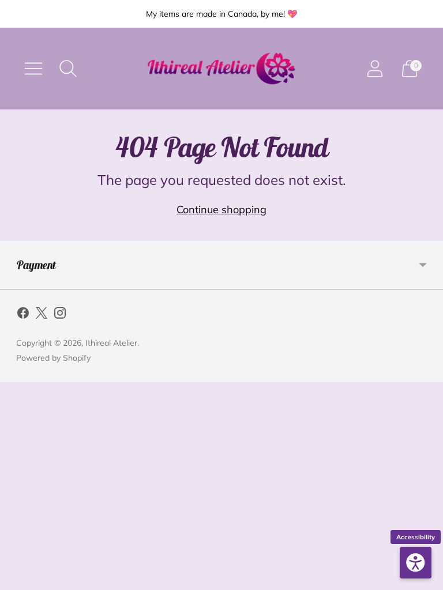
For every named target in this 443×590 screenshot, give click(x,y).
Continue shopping (221, 209)
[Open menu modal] (33, 68)
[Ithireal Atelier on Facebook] (23, 315)
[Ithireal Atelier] (221, 68)
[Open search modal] (68, 68)
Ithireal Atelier (111, 343)
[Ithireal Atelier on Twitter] (41, 315)
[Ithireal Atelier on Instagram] (60, 315)
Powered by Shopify (53, 358)
